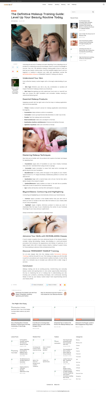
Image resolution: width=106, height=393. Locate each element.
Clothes (78, 345)
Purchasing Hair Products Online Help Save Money (37, 348)
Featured (78, 354)
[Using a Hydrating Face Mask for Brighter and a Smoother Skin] (14, 352)
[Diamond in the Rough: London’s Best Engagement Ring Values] (85, 313)
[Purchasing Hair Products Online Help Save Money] (37, 342)
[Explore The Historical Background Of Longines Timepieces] (37, 355)
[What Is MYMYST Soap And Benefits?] (47, 342)
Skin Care (78, 379)
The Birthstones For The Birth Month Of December (25, 360)
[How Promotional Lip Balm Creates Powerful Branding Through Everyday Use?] (74, 43)
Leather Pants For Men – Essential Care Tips (67, 360)
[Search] (104, 4)
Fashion (14, 10)
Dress (77, 348)
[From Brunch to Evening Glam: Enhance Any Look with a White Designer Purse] (42, 313)
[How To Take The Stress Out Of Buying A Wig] (74, 35)
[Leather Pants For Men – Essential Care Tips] (58, 361)
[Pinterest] (13, 71)
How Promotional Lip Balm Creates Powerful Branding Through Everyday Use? (86, 42)
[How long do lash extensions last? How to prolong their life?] (58, 343)
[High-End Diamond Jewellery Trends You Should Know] (74, 58)
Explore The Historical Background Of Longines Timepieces (36, 363)
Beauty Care (79, 342)
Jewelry (78, 365)
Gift (77, 359)
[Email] (17, 71)
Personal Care (79, 373)
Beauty (77, 340)
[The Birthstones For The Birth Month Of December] (14, 361)
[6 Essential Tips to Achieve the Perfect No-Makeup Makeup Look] (63, 313)
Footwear (78, 356)
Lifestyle (78, 367)
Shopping (78, 376)
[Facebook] (13, 67)
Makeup (78, 370)
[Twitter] (17, 67)
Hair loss (78, 362)
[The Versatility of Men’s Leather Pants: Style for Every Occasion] (58, 352)
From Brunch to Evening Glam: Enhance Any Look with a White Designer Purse (41, 324)
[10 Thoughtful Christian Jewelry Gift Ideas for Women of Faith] (14, 343)
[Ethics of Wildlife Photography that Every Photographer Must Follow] (15, 83)
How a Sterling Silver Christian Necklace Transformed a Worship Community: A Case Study (20, 324)
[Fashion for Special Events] (47, 355)
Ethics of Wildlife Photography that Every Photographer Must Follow (15, 90)
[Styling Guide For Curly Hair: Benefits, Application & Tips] (14, 370)
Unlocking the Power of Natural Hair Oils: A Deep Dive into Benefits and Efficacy (86, 50)
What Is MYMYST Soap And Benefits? (47, 348)
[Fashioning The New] (8, 4)
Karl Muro (15, 21)
